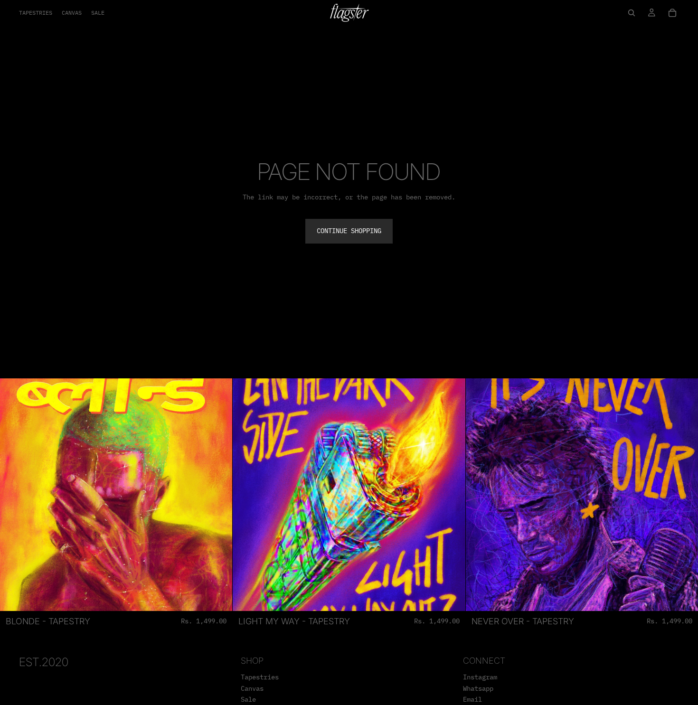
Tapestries (260, 677)
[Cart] (672, 12)
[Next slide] (218, 494)
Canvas (252, 688)
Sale (248, 700)
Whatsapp (478, 688)
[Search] (631, 12)
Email (472, 700)
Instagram (480, 677)
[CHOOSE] (217, 596)
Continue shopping (349, 230)
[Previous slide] (14, 494)
